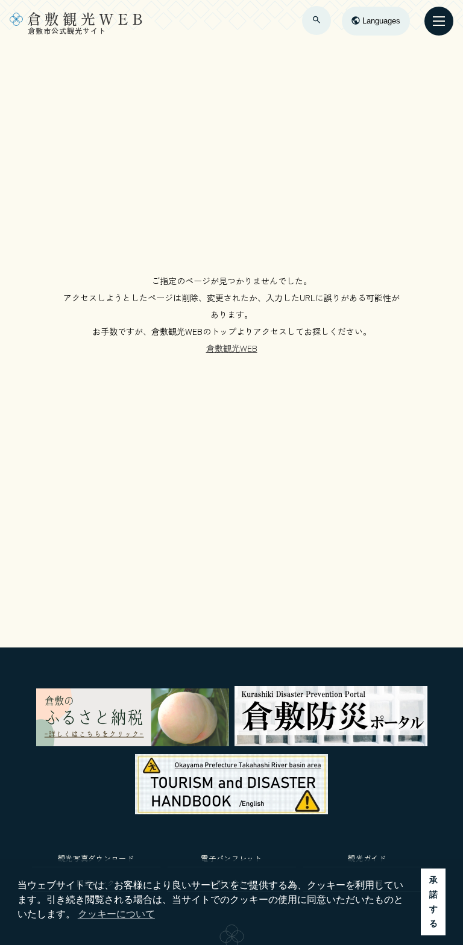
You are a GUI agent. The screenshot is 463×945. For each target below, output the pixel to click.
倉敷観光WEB (231, 348)
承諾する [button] (433, 901)
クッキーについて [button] (116, 914)
